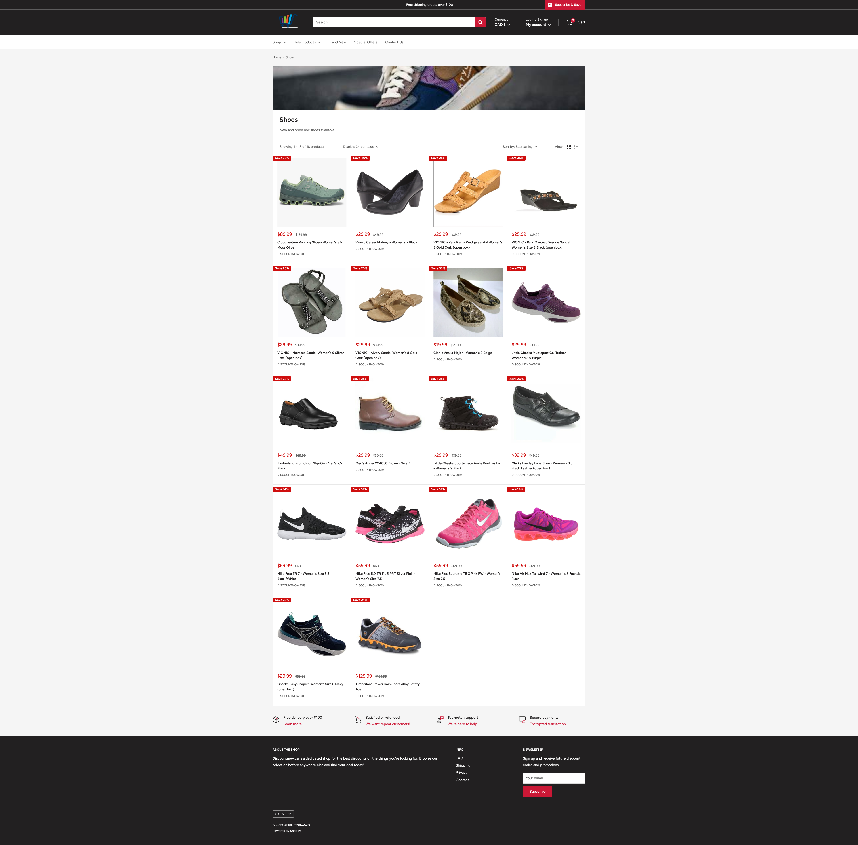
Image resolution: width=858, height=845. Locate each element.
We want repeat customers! (388, 724)
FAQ (459, 758)
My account (536, 24)
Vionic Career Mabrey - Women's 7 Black (386, 242)
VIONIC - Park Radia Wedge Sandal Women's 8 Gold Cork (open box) (468, 244)
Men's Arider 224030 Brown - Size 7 (382, 463)
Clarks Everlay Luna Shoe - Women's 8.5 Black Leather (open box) (542, 465)
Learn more (292, 724)
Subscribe (538, 791)
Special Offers (365, 42)
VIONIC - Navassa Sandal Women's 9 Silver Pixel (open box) (310, 355)
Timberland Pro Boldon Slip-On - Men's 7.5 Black (309, 465)
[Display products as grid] (569, 147)
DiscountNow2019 (291, 254)
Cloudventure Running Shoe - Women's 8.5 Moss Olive (309, 244)
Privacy (462, 772)
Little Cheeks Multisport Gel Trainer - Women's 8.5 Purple (540, 355)
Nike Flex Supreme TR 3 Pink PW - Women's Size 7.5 (466, 576)
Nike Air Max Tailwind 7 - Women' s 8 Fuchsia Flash (546, 576)
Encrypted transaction (548, 724)
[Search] (480, 22)
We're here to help (462, 724)
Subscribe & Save (568, 5)
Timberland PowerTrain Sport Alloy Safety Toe (387, 686)
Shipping (463, 765)
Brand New (337, 42)
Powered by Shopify (287, 831)
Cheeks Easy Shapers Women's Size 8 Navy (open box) (310, 686)
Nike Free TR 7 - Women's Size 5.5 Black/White (303, 576)
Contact (462, 780)
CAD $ (279, 814)
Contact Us (394, 42)
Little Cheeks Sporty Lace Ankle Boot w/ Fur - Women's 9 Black (467, 465)
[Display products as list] (576, 147)
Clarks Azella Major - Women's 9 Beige (462, 353)
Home (277, 57)
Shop (277, 42)
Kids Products (305, 42)
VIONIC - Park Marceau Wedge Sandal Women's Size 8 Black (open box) (541, 244)
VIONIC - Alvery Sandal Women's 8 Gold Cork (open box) (386, 355)
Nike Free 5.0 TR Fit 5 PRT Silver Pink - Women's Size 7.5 (385, 576)
